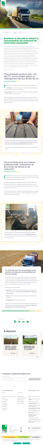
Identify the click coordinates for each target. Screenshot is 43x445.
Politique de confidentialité (13, 430)
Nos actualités (4, 406)
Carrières (23, 437)
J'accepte (17, 443)
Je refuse (26, 443)
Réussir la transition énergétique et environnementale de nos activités (34, 408)
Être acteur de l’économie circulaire (34, 410)
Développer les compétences (33, 417)
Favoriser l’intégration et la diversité (34, 419)
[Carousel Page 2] (38, 356)
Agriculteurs (10, 437)
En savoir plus (16, 440)
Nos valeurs (4, 398)
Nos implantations (5, 404)
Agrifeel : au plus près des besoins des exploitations (11, 347)
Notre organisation (5, 399)
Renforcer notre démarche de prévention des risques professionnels (33, 415)
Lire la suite (13, 353)
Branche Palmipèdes (20, 401)
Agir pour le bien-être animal (33, 401)
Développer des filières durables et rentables (29, 347)
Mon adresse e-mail (5, 376)
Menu (41, 2)
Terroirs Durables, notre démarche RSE (34, 397)
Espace (35, 437)
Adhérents (36, 2)
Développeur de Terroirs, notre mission (8, 396)
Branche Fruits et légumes (21, 398)
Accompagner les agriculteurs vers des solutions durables (34, 403)
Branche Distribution (20, 403)
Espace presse (4, 408)
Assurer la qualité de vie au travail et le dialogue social (34, 422)
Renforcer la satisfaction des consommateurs (33, 412)
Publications (4, 409)
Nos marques (4, 401)
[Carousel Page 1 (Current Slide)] (37, 356)
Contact (10, 426)
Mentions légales (12, 431)
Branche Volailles (20, 399)
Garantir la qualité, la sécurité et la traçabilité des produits (34, 406)
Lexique (10, 428)
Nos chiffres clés (5, 403)
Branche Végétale (20, 396)
